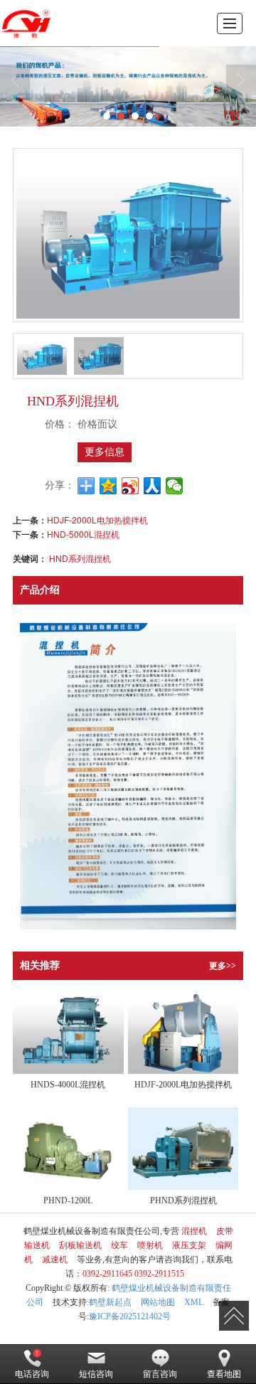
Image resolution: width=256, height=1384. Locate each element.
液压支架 (189, 1245)
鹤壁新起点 (110, 1302)
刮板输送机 (80, 1245)
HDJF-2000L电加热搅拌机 (97, 519)
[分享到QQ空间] (108, 485)
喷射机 (150, 1245)
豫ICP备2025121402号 (130, 1316)
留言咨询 (160, 1374)
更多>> (222, 966)
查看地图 (224, 1374)
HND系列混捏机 (80, 558)
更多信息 (104, 452)
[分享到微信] (174, 485)
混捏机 (194, 1231)
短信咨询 (96, 1374)
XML (193, 1302)
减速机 (55, 1260)
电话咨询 (32, 1374)
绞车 (119, 1245)
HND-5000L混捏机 (83, 534)
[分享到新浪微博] (130, 485)
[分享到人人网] (152, 485)
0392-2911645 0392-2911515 (133, 1274)
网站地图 (158, 1302)
